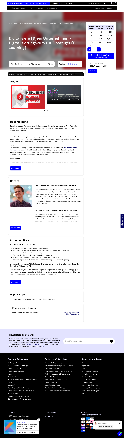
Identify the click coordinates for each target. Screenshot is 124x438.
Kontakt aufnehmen (89, 380)
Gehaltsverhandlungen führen (56, 380)
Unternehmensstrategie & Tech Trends (59, 366)
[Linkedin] (52, 416)
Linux (10, 382)
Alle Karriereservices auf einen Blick (58, 391)
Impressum (86, 366)
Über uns (85, 363)
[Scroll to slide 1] (44, 110)
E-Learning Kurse (51, 382)
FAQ (83, 393)
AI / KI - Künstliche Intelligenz (18, 366)
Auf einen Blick (40, 74)
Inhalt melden (87, 382)
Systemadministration (16, 371)
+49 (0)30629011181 (20, 419)
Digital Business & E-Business (18, 396)
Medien (11, 74)
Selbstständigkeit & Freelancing (56, 377)
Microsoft (11, 385)
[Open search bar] (104, 3)
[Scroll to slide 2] (47, 110)
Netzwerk (11, 374)
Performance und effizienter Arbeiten (58, 371)
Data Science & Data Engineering (20, 388)
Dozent (30, 74)
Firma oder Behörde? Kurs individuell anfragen (100, 56)
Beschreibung (21, 74)
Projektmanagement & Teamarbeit (57, 374)
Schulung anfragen (94, 3)
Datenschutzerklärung (34, 344)
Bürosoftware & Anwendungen (19, 399)
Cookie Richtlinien (88, 377)
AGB (83, 368)
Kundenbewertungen (66, 74)
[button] (108, 3)
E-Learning (17, 23)
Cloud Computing (14, 368)
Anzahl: (90, 45)
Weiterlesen (15, 168)
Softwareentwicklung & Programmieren (22, 380)
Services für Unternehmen (91, 388)
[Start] (9, 23)
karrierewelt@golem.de (21, 416)
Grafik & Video (13, 393)
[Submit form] (111, 341)
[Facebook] (45, 416)
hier (42, 346)
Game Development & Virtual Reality (21, 391)
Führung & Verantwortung (54, 363)
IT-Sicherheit (12, 363)
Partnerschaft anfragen (90, 391)
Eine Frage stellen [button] (72, 314)
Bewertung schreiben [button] (71, 312)
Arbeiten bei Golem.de (90, 385)
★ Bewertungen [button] (122, 221)
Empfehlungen (52, 74)
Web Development (14, 377)
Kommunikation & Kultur (54, 368)
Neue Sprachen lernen (53, 385)
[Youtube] (49, 416)
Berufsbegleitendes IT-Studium (56, 388)
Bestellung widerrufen (90, 374)
